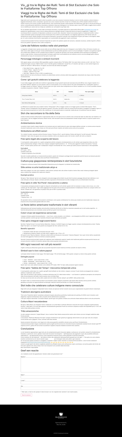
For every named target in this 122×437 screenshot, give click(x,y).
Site (22, 386)
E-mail (23, 380)
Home (100, 6)
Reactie (23, 356)
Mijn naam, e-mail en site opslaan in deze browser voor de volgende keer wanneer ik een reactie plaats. (50, 391)
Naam (23, 374)
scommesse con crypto (90, 29)
